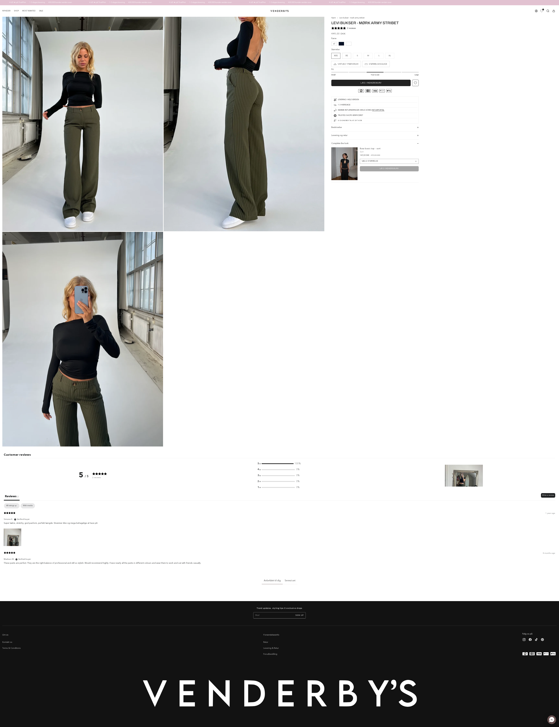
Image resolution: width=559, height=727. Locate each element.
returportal (378, 110)
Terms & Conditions (11, 648)
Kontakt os (7, 642)
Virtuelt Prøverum (348, 64)
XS (346, 56)
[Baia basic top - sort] (344, 163)
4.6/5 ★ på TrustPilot (60, 2)
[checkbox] (28, 505)
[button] (16, 11)
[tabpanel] (279, 535)
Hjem (333, 18)
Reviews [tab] (11, 496)
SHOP (16, 11)
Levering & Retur (271, 648)
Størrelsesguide (378, 64)
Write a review (548, 495)
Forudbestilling (270, 654)
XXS (336, 56)
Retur (265, 642)
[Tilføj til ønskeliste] (415, 83)
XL (391, 57)
